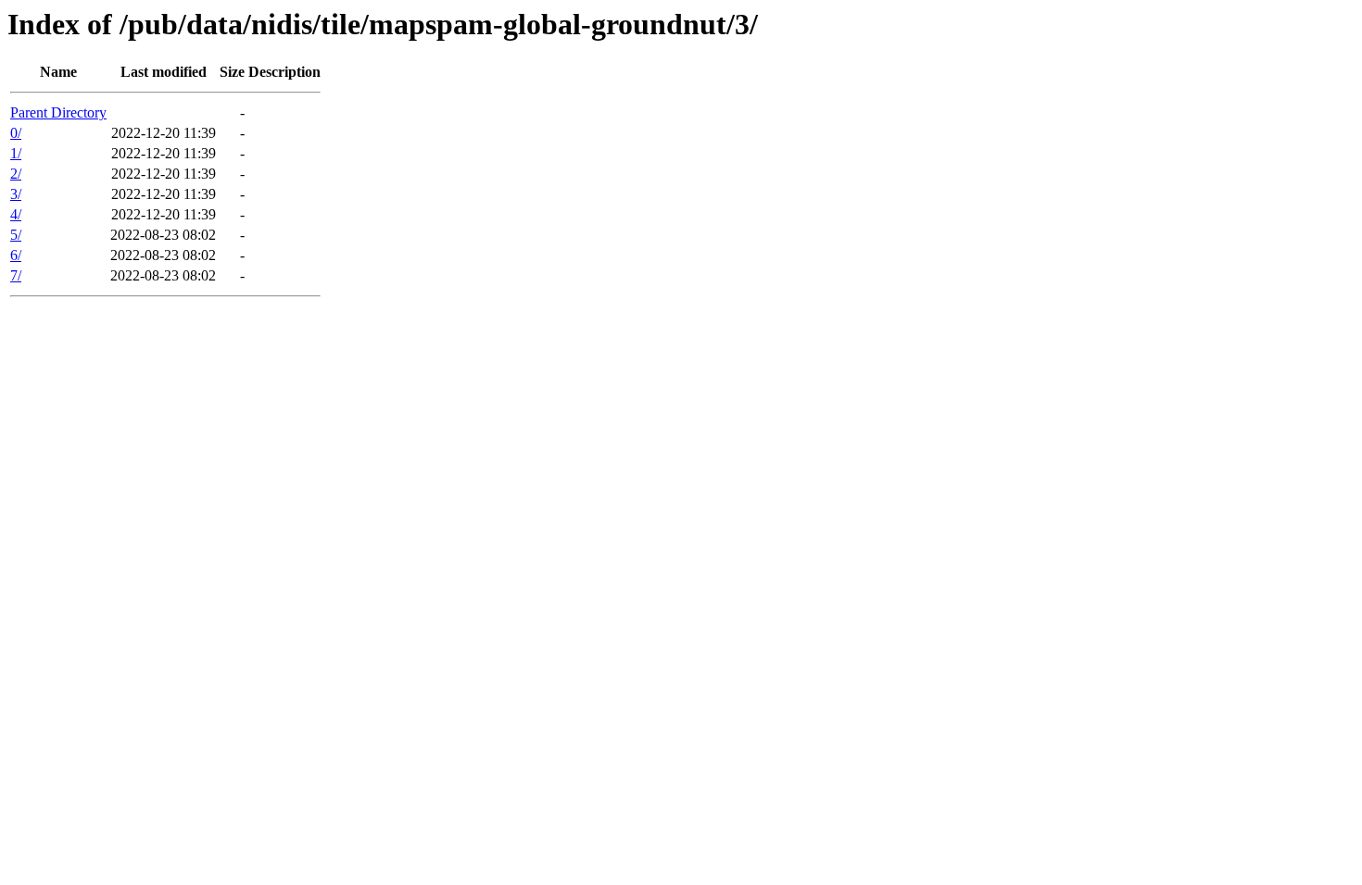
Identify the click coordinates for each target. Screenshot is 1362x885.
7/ (15, 275)
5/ (15, 235)
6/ (15, 255)
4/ (15, 214)
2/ (15, 173)
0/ (15, 133)
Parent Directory (58, 112)
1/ (15, 153)
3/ (15, 194)
